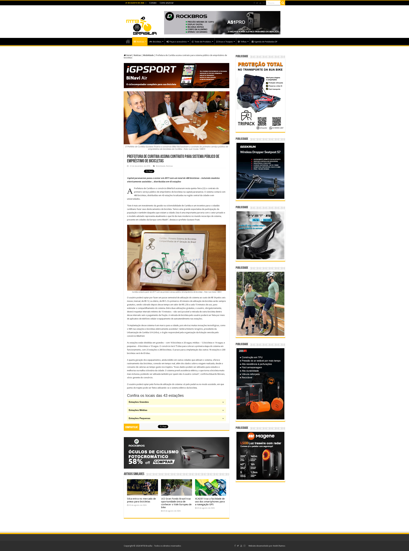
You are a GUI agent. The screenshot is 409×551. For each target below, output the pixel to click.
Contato (153, 3)
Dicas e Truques (225, 41)
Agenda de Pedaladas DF (265, 41)
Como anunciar (167, 3)
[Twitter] (257, 3)
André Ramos (279, 546)
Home (128, 41)
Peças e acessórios (178, 41)
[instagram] (263, 3)
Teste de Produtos (202, 41)
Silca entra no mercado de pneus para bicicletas (141, 500)
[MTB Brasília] (141, 21)
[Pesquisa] (282, 2)
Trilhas (243, 41)
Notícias (140, 41)
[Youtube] (260, 3)
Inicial (129, 55)
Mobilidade (148, 55)
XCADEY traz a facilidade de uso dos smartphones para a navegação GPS (210, 501)
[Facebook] (254, 3)
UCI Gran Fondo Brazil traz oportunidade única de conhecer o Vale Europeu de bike (176, 503)
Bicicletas (157, 41)
